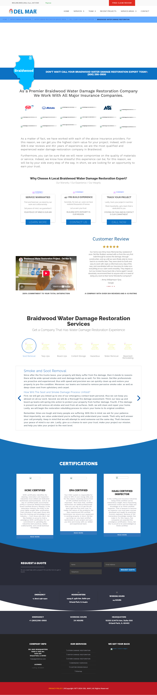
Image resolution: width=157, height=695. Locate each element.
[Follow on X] (143, 3)
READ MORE (35, 537)
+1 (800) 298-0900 (40, 599)
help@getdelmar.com (38, 659)
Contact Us (78, 222)
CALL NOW (119, 222)
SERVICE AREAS (127, 11)
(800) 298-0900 (96, 74)
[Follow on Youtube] (147, 3)
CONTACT (145, 11)
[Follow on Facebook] (139, 3)
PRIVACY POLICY (56, 688)
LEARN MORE (38, 222)
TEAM (91, 11)
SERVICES (78, 11)
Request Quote (128, 570)
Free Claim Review (122, 3)
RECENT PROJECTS (108, 11)
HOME (66, 11)
